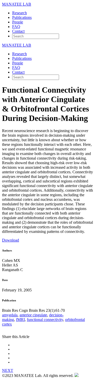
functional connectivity (45, 319)
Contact (18, 31)
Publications (22, 17)
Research (19, 13)
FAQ (16, 26)
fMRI (20, 319)
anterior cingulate (33, 315)
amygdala (9, 315)
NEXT (7, 370)
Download (10, 240)
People (17, 22)
